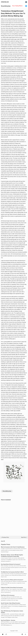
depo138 (3, 541)
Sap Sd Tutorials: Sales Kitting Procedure (10, 603)
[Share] (22, 634)
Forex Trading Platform (17, 5)
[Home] (2, 634)
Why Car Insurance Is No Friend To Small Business (13, 547)
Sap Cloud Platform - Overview (8, 620)
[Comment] (6, 634)
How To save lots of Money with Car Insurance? (12, 579)
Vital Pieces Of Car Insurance (7, 595)
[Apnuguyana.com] (3, 634)
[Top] (25, 634)
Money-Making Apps (6, 5)
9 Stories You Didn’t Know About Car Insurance (12, 587)
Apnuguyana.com (5, 2)
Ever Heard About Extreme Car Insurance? (10, 564)
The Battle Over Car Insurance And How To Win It (12, 572)
